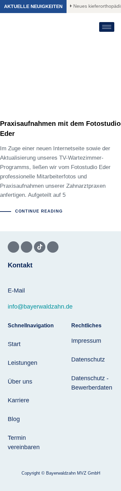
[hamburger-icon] (106, 27)
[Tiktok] (39, 247)
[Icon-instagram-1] (26, 247)
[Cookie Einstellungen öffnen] (12, 482)
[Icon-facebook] (13, 247)
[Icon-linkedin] (52, 247)
